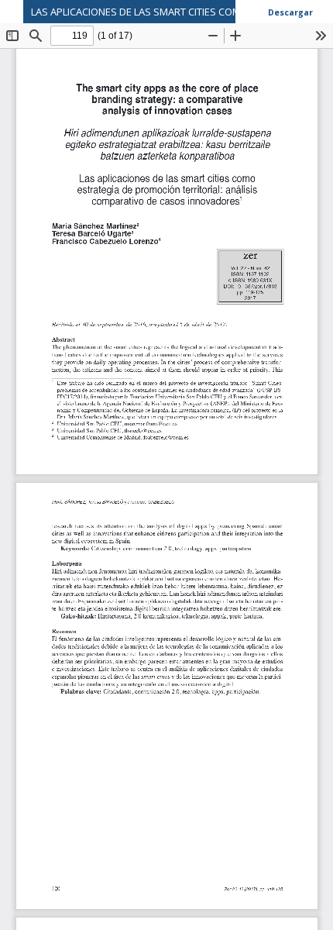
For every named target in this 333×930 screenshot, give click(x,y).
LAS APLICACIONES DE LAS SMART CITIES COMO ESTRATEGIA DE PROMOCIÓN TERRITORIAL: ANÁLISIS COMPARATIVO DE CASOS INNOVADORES (182, 12)
